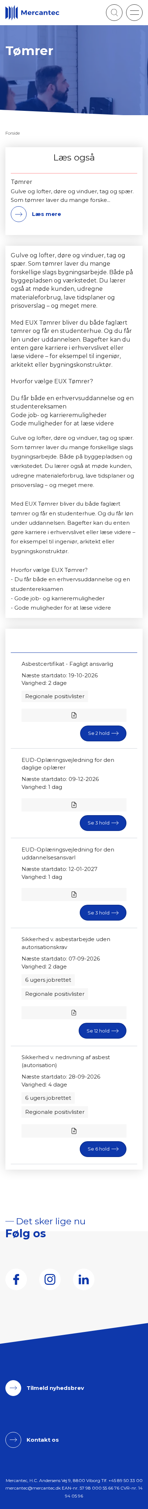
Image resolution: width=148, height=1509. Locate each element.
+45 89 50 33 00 (125, 1480)
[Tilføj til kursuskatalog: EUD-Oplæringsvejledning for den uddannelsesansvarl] (74, 894)
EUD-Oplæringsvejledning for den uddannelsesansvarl (68, 853)
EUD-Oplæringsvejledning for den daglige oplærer (68, 763)
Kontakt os (43, 1439)
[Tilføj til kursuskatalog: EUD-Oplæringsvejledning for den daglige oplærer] (74, 805)
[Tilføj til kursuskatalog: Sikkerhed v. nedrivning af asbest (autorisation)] (74, 1131)
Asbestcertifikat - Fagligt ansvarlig (67, 663)
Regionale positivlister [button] (54, 696)
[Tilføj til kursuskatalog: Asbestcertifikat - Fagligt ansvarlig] (74, 715)
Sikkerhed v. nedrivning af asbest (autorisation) (66, 1061)
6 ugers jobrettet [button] (48, 979)
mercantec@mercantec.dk (33, 1488)
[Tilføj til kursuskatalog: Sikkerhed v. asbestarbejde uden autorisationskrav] (74, 1013)
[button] (134, 12)
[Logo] (32, 13)
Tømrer (21, 182)
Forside (12, 133)
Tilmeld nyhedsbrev (55, 1387)
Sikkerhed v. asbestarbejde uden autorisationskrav (66, 943)
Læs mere (46, 214)
